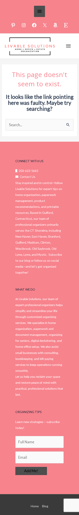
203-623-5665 (27, 171)
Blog (45, 506)
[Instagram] (23, 25)
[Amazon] (55, 25)
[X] (44, 25)
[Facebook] (34, 25)
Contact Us (26, 177)
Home (35, 506)
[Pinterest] (13, 25)
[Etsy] (65, 25)
